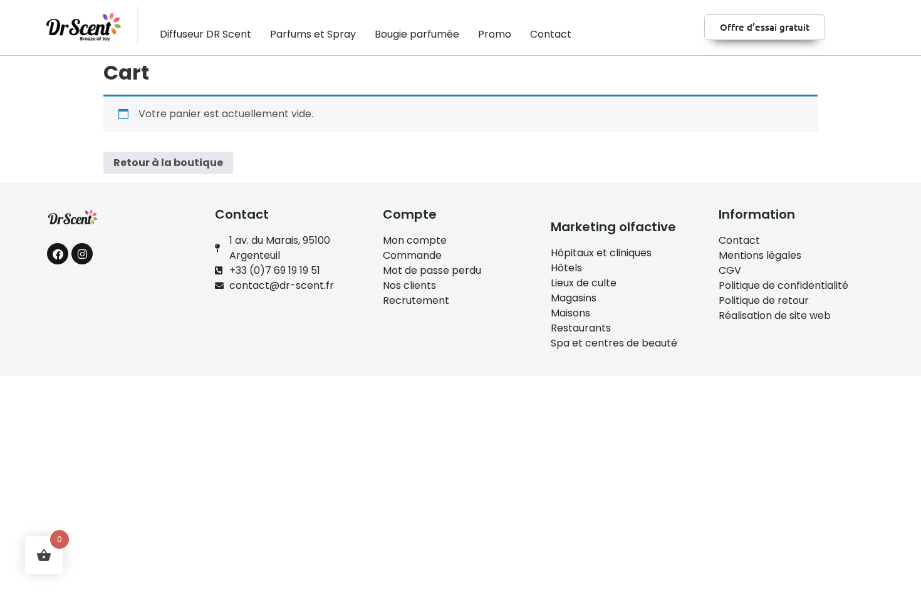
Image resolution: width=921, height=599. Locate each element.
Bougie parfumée (417, 34)
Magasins (573, 298)
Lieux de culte (584, 283)
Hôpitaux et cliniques (601, 253)
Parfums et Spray (313, 34)
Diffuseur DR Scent (205, 34)
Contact (550, 34)
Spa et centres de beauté (614, 343)
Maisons (570, 313)
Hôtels (566, 268)
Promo (494, 34)
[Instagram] (82, 253)
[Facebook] (57, 253)
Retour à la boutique (168, 162)
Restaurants (581, 328)
